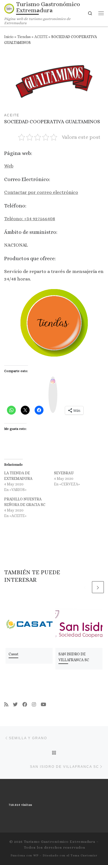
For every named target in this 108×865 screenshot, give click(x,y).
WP (35, 855)
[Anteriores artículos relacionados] (85, 587)
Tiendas (24, 37)
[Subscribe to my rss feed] (6, 704)
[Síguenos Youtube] (43, 704)
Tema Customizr (84, 855)
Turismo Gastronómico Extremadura (59, 841)
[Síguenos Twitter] (15, 704)
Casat (14, 654)
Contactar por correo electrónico (41, 192)
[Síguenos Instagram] (34, 704)
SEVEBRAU (64, 473)
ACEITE (41, 37)
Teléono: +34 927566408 (29, 218)
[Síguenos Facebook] (24, 704)
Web (8, 166)
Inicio (9, 37)
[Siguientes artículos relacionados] (98, 587)
